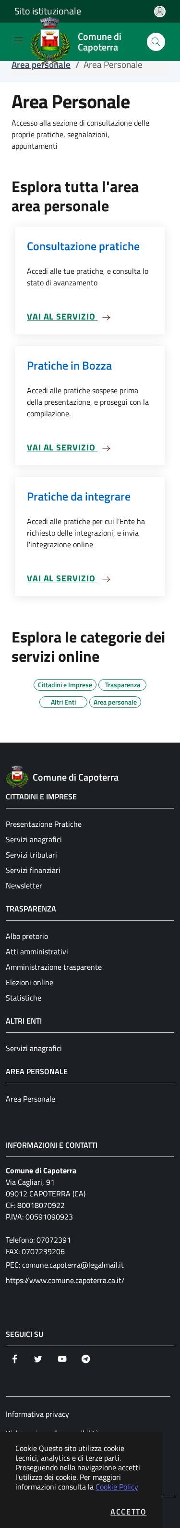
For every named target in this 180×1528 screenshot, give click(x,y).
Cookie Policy (117, 1486)
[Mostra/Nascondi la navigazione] (18, 40)
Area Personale (30, 1098)
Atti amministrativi (37, 951)
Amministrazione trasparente (54, 967)
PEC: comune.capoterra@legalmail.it (65, 1265)
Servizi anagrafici (34, 839)
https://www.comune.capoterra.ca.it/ (65, 1280)
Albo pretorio (27, 936)
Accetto (128, 1511)
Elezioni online (29, 982)
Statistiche (23, 997)
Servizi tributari (31, 854)
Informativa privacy (37, 1414)
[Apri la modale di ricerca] (156, 41)
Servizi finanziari (33, 870)
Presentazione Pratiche (44, 824)
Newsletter (24, 885)
